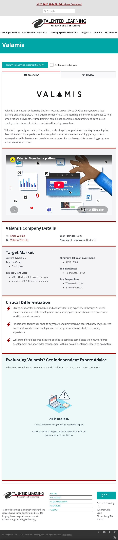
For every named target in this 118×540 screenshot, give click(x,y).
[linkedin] (99, 532)
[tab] (31, 75)
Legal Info (67, 534)
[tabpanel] (59, 280)
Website (19, 240)
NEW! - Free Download (59, 4)
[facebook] (109, 532)
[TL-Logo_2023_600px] (23, 492)
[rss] (115, 537)
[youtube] (104, 532)
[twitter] (115, 532)
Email (17, 235)
